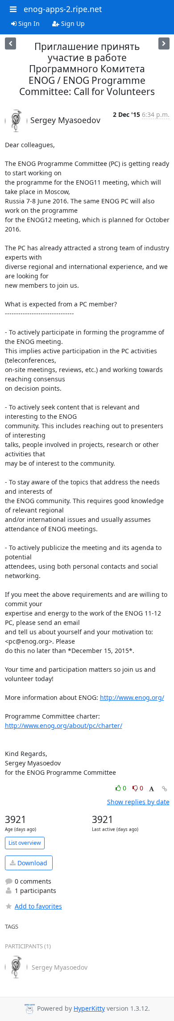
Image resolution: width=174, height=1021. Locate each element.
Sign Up (72, 23)
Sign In (28, 23)
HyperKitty (89, 1008)
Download (31, 863)
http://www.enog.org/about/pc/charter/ (63, 725)
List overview (24, 843)
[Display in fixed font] (151, 789)
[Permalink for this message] (165, 789)
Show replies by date (138, 802)
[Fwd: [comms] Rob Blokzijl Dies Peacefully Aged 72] (164, 43)
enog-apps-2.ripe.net (63, 9)
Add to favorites (38, 906)
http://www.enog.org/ (132, 697)
